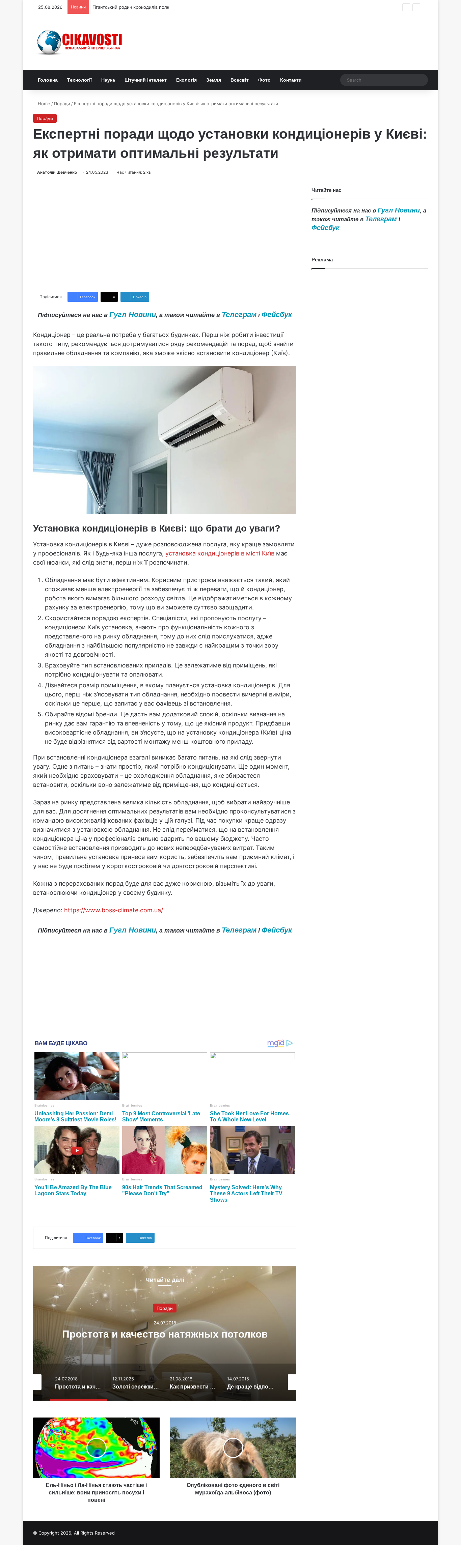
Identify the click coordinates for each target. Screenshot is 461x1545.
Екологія (186, 80)
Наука (108, 80)
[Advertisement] (164, 234)
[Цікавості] (80, 42)
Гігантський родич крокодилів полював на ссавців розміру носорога (166, 7)
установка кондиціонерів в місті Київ (219, 553)
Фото (264, 80)
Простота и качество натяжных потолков (165, 1333)
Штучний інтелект (146, 80)
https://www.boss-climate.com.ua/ (113, 910)
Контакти (291, 80)
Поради (62, 103)
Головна (48, 80)
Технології (79, 80)
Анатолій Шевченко (57, 172)
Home (43, 103)
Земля (213, 80)
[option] (164, 1333)
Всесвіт (240, 80)
